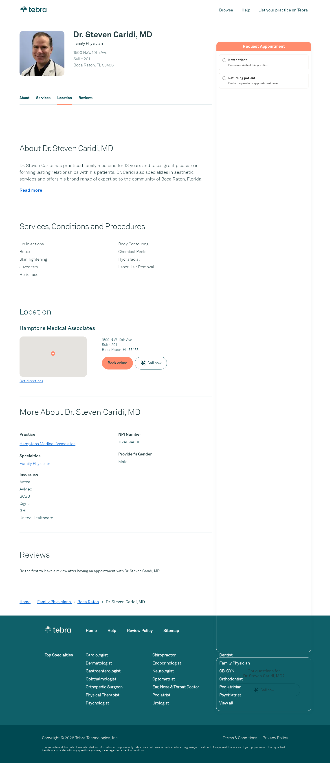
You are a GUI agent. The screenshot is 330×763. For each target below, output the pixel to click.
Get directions (31, 381)
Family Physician (35, 463)
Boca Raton (88, 601)
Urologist (160, 703)
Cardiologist (97, 655)
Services (43, 98)
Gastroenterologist (103, 670)
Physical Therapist (102, 695)
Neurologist (163, 670)
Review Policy (140, 630)
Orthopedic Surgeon (104, 686)
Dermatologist (99, 663)
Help (246, 10)
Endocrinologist (166, 663)
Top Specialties (59, 655)
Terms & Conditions (240, 737)
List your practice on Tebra (283, 10)
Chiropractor (164, 655)
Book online (117, 363)
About (24, 98)
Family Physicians (54, 601)
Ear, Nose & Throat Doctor (175, 686)
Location (64, 98)
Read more (31, 190)
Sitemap (171, 630)
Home (25, 601)
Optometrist (163, 679)
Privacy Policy (275, 737)
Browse (226, 10)
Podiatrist (161, 695)
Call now (267, 690)
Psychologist (97, 703)
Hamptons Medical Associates (47, 443)
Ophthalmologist (101, 679)
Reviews (85, 98)
